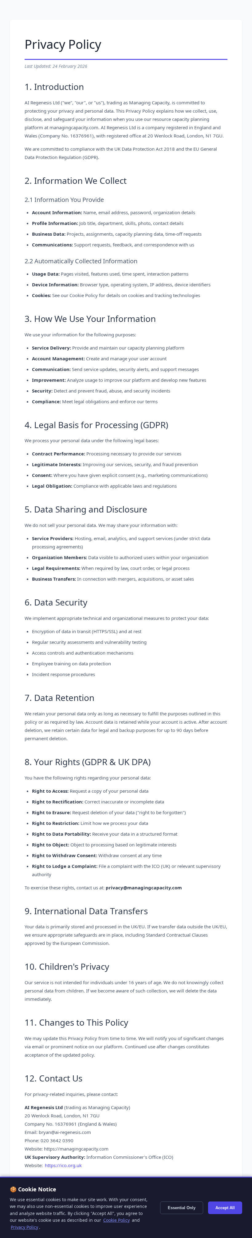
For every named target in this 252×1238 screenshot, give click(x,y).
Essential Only (181, 1207)
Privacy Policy (24, 1227)
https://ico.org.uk (63, 1165)
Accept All (225, 1207)
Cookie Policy (116, 1220)
